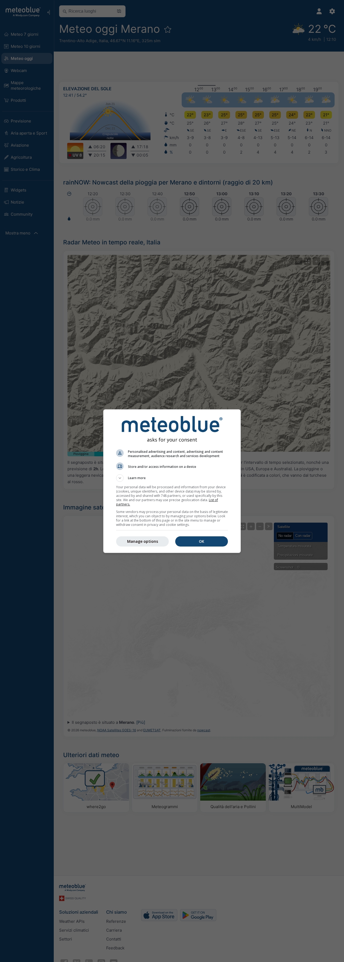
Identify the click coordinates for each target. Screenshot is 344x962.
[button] (172, 478)
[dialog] (172, 481)
